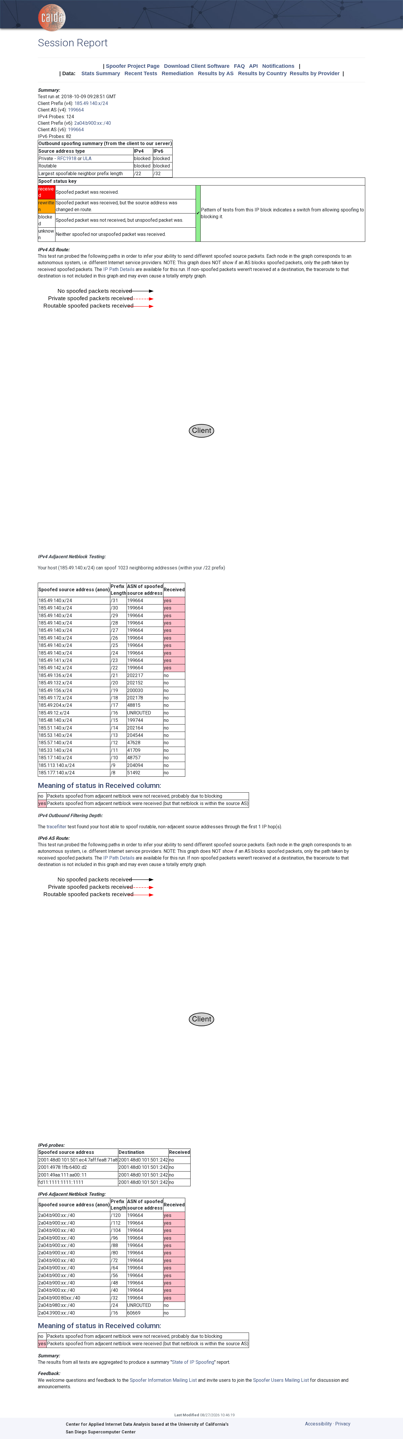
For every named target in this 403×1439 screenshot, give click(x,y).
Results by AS (216, 73)
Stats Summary (100, 73)
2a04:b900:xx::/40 (92, 123)
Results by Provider (315, 73)
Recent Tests (140, 73)
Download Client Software (197, 66)
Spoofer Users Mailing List (281, 1380)
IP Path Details (119, 269)
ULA (87, 158)
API (253, 66)
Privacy (342, 1424)
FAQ (239, 66)
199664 (76, 110)
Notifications (278, 66)
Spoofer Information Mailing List (163, 1380)
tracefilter (56, 826)
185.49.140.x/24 (91, 103)
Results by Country (262, 73)
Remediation (178, 73)
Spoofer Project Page (133, 66)
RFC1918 (66, 158)
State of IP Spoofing (193, 1362)
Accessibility (318, 1424)
